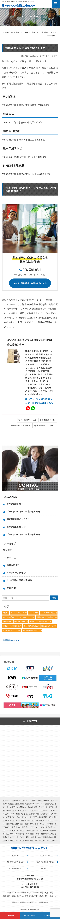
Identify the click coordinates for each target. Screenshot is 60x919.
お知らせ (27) (13, 565)
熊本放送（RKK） (49, 420)
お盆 (5, 613)
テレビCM (33, 613)
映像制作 (7, 621)
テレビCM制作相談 (48, 613)
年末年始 (52, 617)
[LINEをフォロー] (33, 408)
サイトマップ (45, 868)
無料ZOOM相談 (21, 621)
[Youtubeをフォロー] (28, 408)
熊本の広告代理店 (31, 626)
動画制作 (41, 617)
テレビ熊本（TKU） (29, 420)
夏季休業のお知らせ (16, 504)
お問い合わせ (31, 915)
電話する (11, 915)
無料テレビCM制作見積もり (40, 621)
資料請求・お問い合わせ (15, 862)
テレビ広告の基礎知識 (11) (19, 580)
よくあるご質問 (45, 855)
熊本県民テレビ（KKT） (46, 425)
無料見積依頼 (50, 915)
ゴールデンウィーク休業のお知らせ (23, 511)
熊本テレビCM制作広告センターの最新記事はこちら (39, 400)
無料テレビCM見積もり (12, 626)
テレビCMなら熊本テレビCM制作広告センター (28, 902)
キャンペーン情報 (50, 56)
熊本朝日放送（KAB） (22, 425)
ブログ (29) (12, 588)
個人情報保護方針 (15, 868)
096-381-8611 (32, 269)
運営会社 (15, 855)
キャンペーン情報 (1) (17, 572)
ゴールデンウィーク (18, 613)
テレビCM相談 (9, 617)
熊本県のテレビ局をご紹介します (25, 48)
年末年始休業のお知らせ (18, 519)
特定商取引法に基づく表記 (45, 862)
